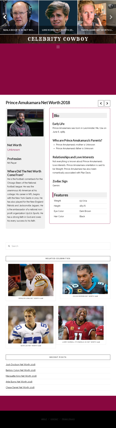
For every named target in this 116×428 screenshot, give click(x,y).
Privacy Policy (68, 419)
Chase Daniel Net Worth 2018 (20, 387)
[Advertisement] (58, 72)
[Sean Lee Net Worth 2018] (30, 324)
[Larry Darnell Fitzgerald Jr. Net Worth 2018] (81, 323)
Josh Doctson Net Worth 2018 (20, 364)
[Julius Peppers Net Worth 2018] (85, 278)
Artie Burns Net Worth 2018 (19, 382)
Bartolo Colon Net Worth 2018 (20, 370)
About (44, 419)
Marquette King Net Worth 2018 (21, 376)
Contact (54, 419)
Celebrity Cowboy (58, 39)
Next (109, 17)
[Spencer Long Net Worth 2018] (30, 280)
